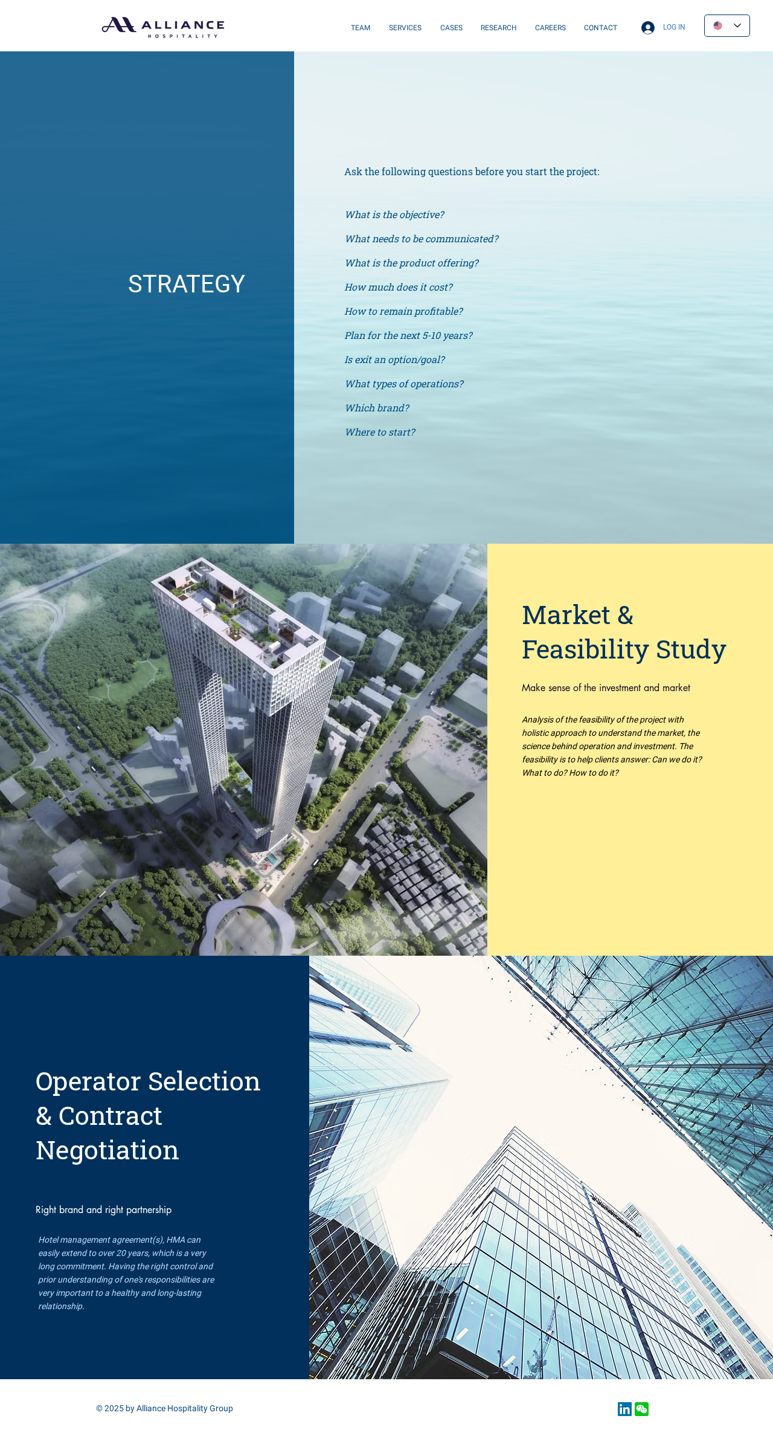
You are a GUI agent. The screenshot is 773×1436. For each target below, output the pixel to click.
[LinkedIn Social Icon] (625, 1409)
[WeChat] (642, 1409)
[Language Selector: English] (727, 25)
